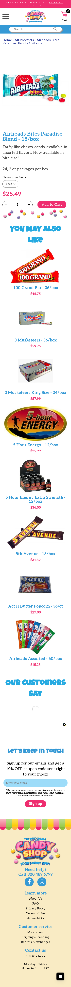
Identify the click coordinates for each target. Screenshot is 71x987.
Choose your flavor (14, 177)
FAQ (35, 903)
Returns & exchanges (35, 942)
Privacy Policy (35, 908)
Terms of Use (35, 913)
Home (7, 40)
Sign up (35, 804)
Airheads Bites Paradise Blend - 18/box (30, 41)
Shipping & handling (35, 937)
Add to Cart (52, 204)
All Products (24, 40)
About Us (35, 898)
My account (35, 932)
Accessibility (35, 918)
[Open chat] (60, 976)
